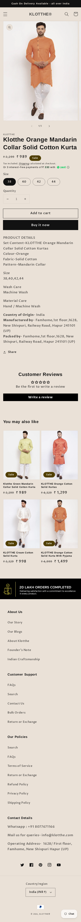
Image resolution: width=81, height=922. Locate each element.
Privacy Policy (18, 794)
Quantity (9, 191)
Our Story (15, 622)
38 (9, 182)
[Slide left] (32, 126)
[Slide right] (49, 126)
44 (54, 182)
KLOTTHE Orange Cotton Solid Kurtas (57, 485)
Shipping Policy (19, 803)
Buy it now (40, 225)
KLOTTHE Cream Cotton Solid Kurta (18, 554)
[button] (5, 14)
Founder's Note (19, 650)
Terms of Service (20, 766)
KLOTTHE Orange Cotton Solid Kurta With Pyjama (57, 554)
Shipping (24, 163)
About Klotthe (18, 641)
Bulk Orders (16, 713)
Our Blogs (15, 632)
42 (39, 182)
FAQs (12, 685)
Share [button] (12, 352)
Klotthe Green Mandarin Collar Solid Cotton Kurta (19, 485)
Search (13, 694)
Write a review (40, 397)
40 (24, 182)
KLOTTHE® (44, 914)
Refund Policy (18, 784)
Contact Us (16, 704)
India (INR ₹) (38, 892)
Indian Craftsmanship (24, 659)
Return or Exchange (22, 722)
